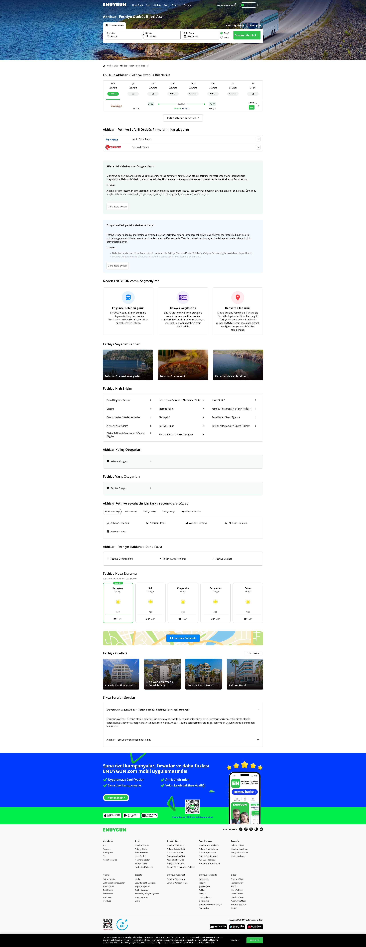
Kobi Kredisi (108, 893)
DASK (137, 901)
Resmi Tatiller (237, 893)
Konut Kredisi (109, 886)
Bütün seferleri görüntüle (181, 118)
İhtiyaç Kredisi (109, 879)
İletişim (202, 883)
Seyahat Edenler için (176, 879)
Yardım (234, 886)
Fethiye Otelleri (141, 863)
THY (104, 845)
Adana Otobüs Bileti (175, 860)
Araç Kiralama (205, 841)
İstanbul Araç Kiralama (209, 845)
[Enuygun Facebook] (240, 829)
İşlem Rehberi (237, 890)
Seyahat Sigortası (142, 886)
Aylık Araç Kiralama (207, 860)
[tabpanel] (183, 36)
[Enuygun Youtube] (261, 829)
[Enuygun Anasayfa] (114, 5)
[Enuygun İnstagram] (246, 829)
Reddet (124, 942)
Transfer (235, 841)
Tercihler (235, 940)
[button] (183, 638)
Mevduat (107, 901)
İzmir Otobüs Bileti (175, 852)
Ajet (104, 856)
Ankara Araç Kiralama (208, 849)
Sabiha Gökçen (237, 845)
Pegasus (107, 849)
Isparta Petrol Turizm (141, 139)
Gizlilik (234, 908)
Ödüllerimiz (204, 901)
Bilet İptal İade (237, 897)
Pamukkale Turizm (140, 147)
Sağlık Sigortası (141, 890)
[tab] (114, 25)
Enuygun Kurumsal (176, 875)
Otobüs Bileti (112, 66)
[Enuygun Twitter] (251, 829)
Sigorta (138, 875)
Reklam (202, 890)
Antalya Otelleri (141, 849)
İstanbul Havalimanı (239, 849)
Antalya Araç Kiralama (208, 856)
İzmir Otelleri (140, 856)
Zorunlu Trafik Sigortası (145, 883)
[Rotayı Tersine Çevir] (143, 35)
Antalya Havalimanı (239, 852)
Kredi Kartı (107, 897)
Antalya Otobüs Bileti (176, 863)
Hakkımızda (204, 879)
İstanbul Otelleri (142, 845)
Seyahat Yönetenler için (177, 883)
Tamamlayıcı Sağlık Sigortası (147, 893)
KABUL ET (254, 940)
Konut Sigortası (141, 897)
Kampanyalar (237, 883)
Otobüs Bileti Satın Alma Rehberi (181, 867)
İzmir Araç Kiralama (207, 852)
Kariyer (202, 893)
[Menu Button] (249, 5)
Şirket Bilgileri (204, 886)
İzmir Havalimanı (238, 856)
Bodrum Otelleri (142, 852)
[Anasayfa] (104, 66)
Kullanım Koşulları (238, 904)
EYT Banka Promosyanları (114, 883)
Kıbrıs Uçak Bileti (110, 860)
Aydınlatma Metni (238, 901)
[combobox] (126, 36)
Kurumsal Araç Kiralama (209, 863)
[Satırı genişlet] (258, 139)
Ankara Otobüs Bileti (176, 849)
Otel (137, 841)
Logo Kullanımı (205, 897)
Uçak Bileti (108, 841)
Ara (251, 107)
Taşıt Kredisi (108, 890)
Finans (106, 875)
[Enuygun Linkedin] (256, 829)
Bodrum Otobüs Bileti (176, 856)
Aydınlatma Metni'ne (208, 940)
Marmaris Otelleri (142, 860)
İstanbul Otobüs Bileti (176, 845)
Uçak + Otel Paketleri (144, 867)
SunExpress (108, 852)
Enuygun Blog (237, 879)
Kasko (137, 879)
